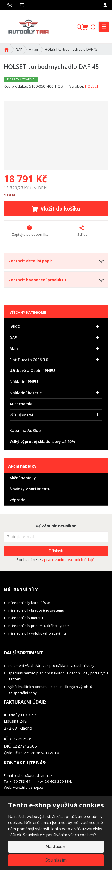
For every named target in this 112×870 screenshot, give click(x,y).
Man (14, 348)
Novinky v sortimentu (30, 488)
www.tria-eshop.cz (28, 787)
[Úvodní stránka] (28, 26)
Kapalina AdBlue (25, 430)
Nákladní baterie (26, 392)
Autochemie (21, 403)
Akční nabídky (23, 477)
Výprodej (18, 499)
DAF (13, 337)
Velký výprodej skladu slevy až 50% (42, 441)
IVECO (15, 326)
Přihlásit (56, 550)
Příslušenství (21, 415)
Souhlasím (56, 860)
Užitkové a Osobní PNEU (32, 370)
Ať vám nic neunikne (56, 525)
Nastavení (56, 847)
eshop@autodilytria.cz (33, 775)
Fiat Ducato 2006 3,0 (29, 359)
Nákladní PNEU (24, 381)
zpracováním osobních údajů (68, 559)
